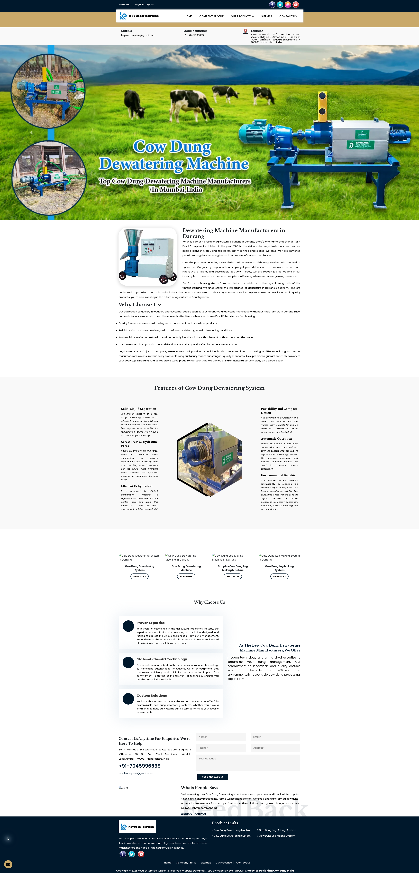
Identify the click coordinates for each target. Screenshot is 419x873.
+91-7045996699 (193, 35)
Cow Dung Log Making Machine (277, 830)
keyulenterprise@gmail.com (138, 35)
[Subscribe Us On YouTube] (295, 4)
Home (188, 16)
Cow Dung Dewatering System (232, 835)
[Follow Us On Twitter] (280, 4)
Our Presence (224, 862)
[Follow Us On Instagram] (288, 4)
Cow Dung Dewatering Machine (232, 830)
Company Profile (211, 16)
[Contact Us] (8, 841)
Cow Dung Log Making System (276, 835)
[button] (31, 132)
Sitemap (266, 16)
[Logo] (139, 15)
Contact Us (288, 16)
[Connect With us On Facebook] (272, 4)
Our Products (241, 16)
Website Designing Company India (270, 870)
